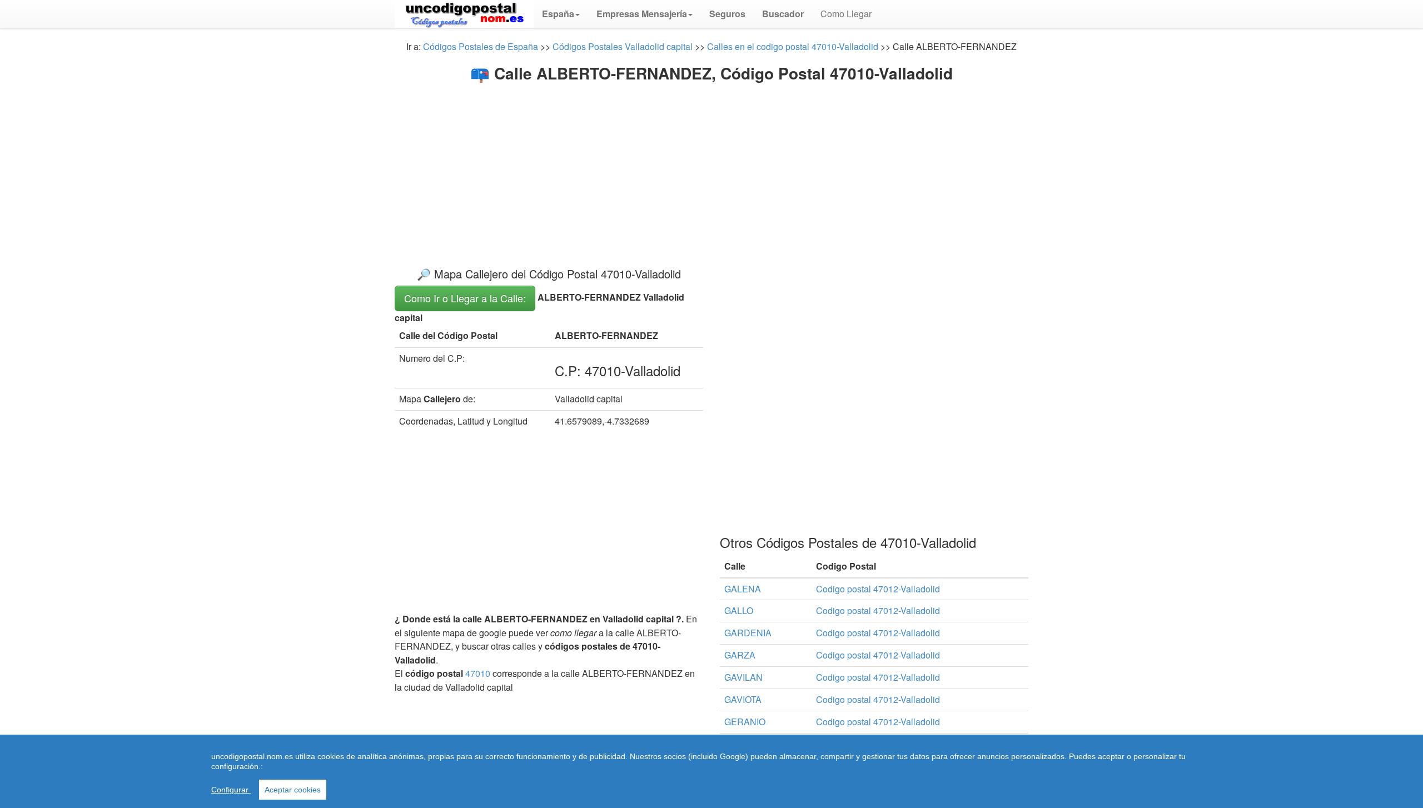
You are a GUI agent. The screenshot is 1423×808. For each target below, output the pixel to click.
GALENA (742, 588)
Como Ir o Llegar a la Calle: (465, 298)
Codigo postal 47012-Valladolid (878, 588)
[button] (561, 14)
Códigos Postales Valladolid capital (623, 46)
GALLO (738, 610)
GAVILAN (743, 677)
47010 (477, 673)
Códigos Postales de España (480, 46)
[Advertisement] (711, 165)
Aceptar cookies (293, 789)
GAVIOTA (743, 699)
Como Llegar (846, 13)
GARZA (739, 655)
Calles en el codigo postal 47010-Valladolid (792, 46)
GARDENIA (748, 632)
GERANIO (744, 721)
